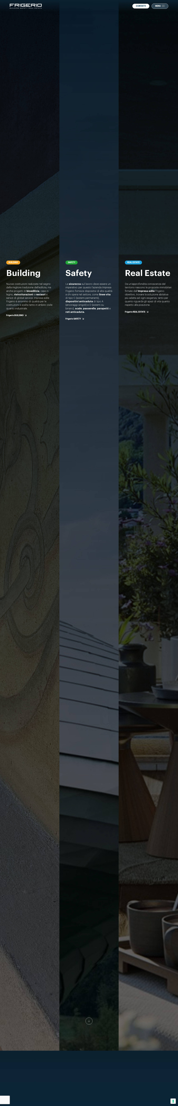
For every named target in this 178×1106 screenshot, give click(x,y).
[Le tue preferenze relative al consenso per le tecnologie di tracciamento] (173, 1101)
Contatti (141, 6)
